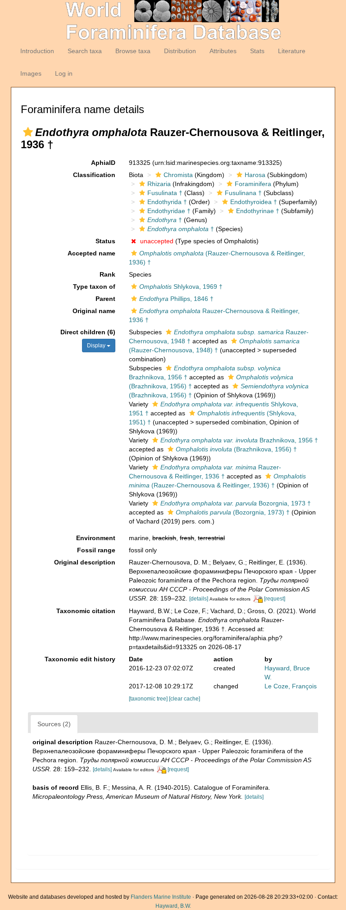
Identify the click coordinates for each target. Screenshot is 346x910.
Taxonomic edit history (80, 659)
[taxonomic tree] (149, 699)
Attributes (223, 51)
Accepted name (91, 253)
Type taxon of (94, 286)
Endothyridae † (169, 210)
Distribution (180, 51)
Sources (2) (54, 724)
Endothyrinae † (257, 210)
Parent (105, 298)
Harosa (255, 174)
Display (97, 345)
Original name (94, 310)
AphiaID (103, 162)
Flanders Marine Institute (161, 897)
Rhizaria (159, 183)
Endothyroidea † (253, 201)
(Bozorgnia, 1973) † (233, 512)
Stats (257, 51)
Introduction (37, 51)
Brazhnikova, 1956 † (239, 440)
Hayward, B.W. (173, 906)
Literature (291, 51)
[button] (28, 132)
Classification (94, 174)
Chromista (178, 174)
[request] (274, 599)
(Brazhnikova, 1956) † (236, 449)
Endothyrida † (167, 201)
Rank (107, 274)
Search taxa (85, 51)
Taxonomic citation (85, 610)
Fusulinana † (243, 192)
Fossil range (96, 550)
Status (105, 241)
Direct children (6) (87, 332)
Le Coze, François (290, 686)
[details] (198, 599)
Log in (64, 73)
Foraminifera (253, 183)
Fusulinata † (164, 192)
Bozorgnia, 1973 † (235, 503)
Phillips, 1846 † (176, 298)
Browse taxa (132, 51)
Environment (95, 537)
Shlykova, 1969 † (181, 286)
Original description (84, 562)
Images (30, 73)
